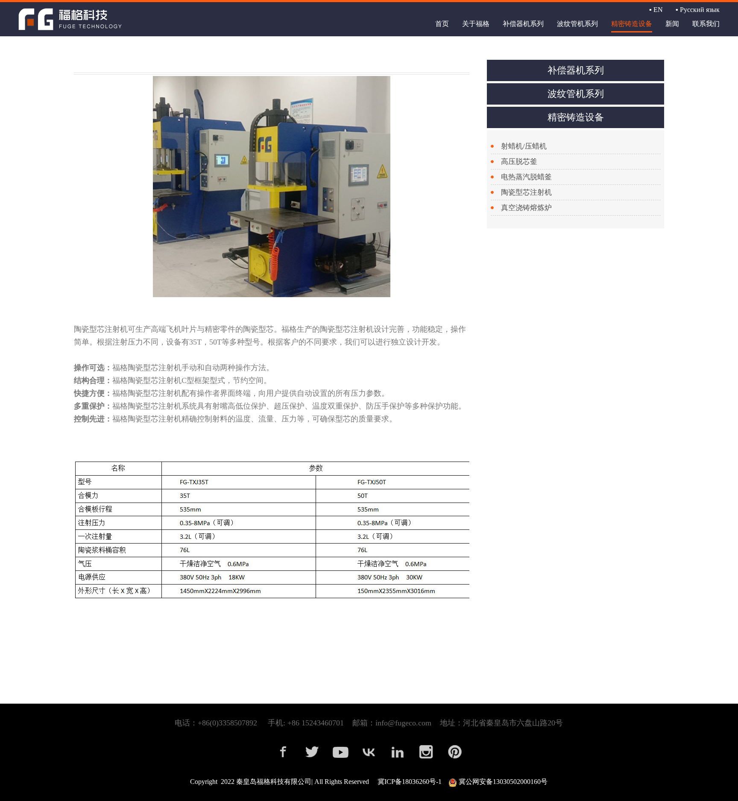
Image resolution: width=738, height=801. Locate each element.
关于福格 (475, 23)
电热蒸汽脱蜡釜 (526, 177)
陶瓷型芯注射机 (526, 192)
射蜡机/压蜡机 (524, 146)
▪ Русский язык (698, 9)
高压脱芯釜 (519, 162)
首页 (442, 23)
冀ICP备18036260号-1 (410, 781)
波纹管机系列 (577, 23)
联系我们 (706, 23)
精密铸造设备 (631, 23)
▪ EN (656, 9)
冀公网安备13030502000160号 (502, 781)
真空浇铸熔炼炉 (526, 208)
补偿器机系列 (523, 23)
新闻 (672, 23)
